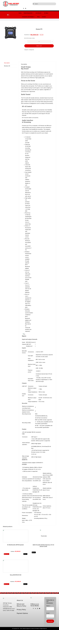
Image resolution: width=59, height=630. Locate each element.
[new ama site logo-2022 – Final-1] (9, 598)
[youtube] (39, 608)
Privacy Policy (21, 609)
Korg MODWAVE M (15, 575)
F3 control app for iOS (42, 113)
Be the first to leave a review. (29, 38)
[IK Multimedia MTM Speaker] (15, 536)
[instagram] (37, 608)
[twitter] (35, 608)
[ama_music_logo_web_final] (11, 1)
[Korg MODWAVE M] (15, 566)
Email (48, 613)
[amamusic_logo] (8, 14)
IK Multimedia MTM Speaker (15, 545)
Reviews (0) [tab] (7, 66)
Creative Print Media (35, 628)
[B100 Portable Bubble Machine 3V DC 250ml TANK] (43, 536)
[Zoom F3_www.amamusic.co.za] (10, 32)
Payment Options (22, 613)
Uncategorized (31, 49)
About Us (20, 600)
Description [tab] (7, 62)
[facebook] (33, 608)
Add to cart (39, 45)
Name (48, 605)
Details (34, 552)
